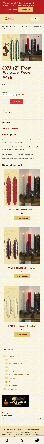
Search (22, 440)
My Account (7, 440)
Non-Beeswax (12, 389)
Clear (22, 95)
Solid (11, 367)
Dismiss (41, 7)
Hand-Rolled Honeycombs (19, 374)
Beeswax (12, 26)
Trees (18, 26)
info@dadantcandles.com (22, 437)
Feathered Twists (15, 363)
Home (6, 26)
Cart (33, 439)
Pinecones (13, 385)
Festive (12, 378)
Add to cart (16, 102)
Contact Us (25, 10)
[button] (38, 36)
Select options (22, 218)
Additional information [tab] (10, 128)
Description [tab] (6, 122)
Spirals (11, 360)
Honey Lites (13, 371)
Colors (4, 92)
